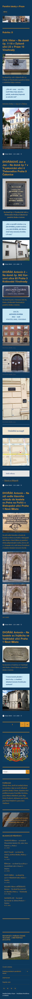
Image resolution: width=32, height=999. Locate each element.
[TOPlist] (6, 924)
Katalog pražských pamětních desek (11, 972)
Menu (5, 12)
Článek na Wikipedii (11, 480)
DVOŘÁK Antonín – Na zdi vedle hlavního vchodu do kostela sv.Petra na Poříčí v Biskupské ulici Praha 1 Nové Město (15, 501)
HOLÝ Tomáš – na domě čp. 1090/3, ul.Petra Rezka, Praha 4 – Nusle (16, 854)
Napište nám (6, 982)
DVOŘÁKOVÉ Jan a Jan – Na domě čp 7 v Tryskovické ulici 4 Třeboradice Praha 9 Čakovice (15, 168)
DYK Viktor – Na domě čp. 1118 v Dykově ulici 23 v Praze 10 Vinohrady (15, 45)
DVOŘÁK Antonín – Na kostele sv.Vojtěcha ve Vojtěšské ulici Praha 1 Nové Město (15, 637)
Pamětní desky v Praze (13, 6)
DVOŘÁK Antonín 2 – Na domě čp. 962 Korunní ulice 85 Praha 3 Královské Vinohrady (15, 276)
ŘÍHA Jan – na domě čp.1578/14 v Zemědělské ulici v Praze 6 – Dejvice (15, 866)
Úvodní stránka (7, 967)
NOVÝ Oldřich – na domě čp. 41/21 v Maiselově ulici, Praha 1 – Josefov (15, 877)
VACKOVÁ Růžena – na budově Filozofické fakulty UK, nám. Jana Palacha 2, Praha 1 (16, 843)
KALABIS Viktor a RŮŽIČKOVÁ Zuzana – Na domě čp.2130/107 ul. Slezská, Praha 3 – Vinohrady (15, 889)
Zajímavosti (6, 978)
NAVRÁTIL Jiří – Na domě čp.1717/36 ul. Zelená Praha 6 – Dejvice (15, 900)
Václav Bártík (8, 154)
